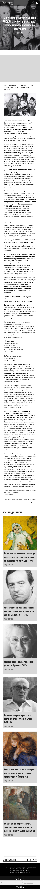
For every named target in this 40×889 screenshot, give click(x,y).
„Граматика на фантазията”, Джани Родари (21, 490)
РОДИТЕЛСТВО (20, 33)
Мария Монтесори (25, 204)
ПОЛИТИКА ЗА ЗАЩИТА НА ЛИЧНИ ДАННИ (20, 869)
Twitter (28, 502)
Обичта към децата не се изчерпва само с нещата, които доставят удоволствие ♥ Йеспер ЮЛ (19, 773)
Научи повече (28, 883)
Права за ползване (21, 867)
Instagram (34, 502)
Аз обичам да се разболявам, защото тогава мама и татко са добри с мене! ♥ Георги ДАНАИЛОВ (19, 827)
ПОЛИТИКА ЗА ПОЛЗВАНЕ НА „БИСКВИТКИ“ (20, 872)
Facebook (26, 502)
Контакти (12, 867)
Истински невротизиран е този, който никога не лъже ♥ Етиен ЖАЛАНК (18, 719)
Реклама (6, 867)
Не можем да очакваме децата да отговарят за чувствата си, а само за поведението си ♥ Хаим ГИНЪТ (19, 557)
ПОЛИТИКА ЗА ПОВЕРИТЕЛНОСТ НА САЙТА (20, 870)
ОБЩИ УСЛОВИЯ (32, 867)
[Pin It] (31, 502)
